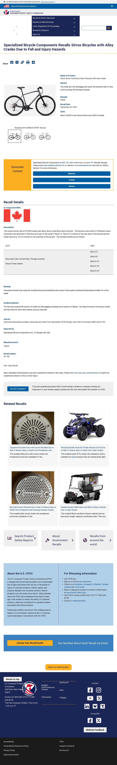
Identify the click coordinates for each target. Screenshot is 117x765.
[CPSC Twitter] (100, 698)
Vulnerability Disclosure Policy (16, 746)
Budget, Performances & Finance (48, 687)
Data (61, 690)
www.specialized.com (83, 165)
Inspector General (67, 746)
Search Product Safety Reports (24, 538)
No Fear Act (64, 750)
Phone (71, 186)
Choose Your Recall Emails (30, 643)
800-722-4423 (68, 163)
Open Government (11, 754)
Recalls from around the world (97, 540)
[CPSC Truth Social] (103, 707)
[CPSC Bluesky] (95, 707)
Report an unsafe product (58, 667)
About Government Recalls (60, 540)
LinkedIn (67, 587)
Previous (6, 136)
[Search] (109, 28)
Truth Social (79, 587)
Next (54, 136)
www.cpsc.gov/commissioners (86, 373)
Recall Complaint (18, 389)
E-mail (71, 180)
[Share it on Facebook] (11, 62)
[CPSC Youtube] (91, 698)
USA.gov (63, 697)
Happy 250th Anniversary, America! (23, 6)
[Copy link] (33, 62)
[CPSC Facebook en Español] (91, 721)
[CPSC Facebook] (91, 690)
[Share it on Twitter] (17, 62)
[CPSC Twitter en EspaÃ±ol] (99, 721)
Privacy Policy (9, 750)
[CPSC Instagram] (99, 690)
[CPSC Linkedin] (87, 707)
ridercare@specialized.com (54, 165)
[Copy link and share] (22, 62)
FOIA (61, 741)
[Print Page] (28, 62)
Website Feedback (95, 729)
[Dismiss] (112, 6)
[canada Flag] (17, 215)
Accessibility (9, 741)
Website (71, 173)
